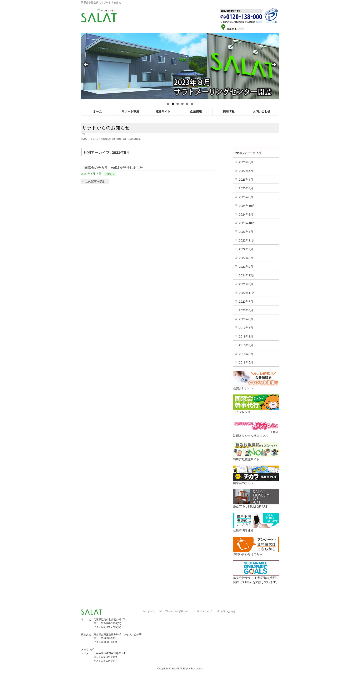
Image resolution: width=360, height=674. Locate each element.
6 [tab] (192, 104)
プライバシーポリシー (175, 611)
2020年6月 (246, 310)
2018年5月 (246, 362)
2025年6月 (246, 188)
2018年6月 (246, 354)
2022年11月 (247, 240)
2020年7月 (246, 301)
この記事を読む (95, 181)
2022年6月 (246, 258)
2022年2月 (246, 266)
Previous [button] (86, 65)
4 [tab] (182, 104)
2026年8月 (246, 162)
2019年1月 (246, 336)
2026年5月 (246, 171)
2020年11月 (247, 293)
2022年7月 (246, 249)
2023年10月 (247, 223)
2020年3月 (246, 319)
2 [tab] (173, 104)
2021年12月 (247, 275)
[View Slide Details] (180, 66)
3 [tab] (177, 104)
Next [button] (274, 65)
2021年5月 (246, 284)
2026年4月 (246, 179)
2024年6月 (246, 214)
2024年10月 (247, 205)
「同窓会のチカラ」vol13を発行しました (112, 167)
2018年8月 (246, 345)
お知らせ (110, 173)
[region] (180, 66)
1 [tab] (168, 104)
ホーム (151, 611)
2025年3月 (246, 197)
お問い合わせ (227, 611)
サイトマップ (204, 611)
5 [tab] (187, 104)
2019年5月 (246, 327)
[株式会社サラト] (99, 18)
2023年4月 (246, 231)
